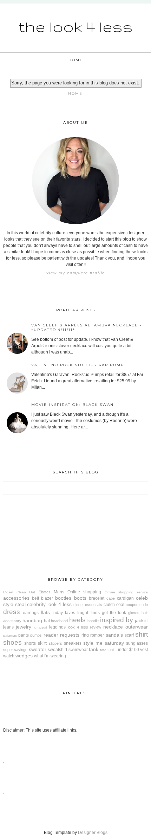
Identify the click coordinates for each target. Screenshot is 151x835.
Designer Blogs (92, 832)
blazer (47, 598)
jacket (141, 620)
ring (85, 635)
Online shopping (84, 591)
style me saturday (103, 643)
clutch (109, 604)
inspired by (116, 620)
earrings (31, 612)
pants (23, 635)
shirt (141, 634)
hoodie (93, 621)
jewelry (23, 627)
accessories (16, 598)
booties (63, 598)
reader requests (61, 635)
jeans (8, 627)
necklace (113, 627)
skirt (42, 643)
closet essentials (87, 605)
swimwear (78, 649)
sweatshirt (57, 649)
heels (77, 620)
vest (144, 649)
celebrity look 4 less (49, 604)
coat (120, 604)
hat (47, 620)
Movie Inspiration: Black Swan (72, 404)
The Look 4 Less (76, 26)
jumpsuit (40, 627)
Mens (59, 591)
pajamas (10, 635)
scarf (129, 635)
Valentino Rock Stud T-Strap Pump (77, 365)
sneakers (72, 643)
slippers (55, 643)
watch (8, 656)
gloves (133, 613)
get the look (114, 612)
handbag (32, 620)
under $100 (128, 649)
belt (35, 598)
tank (93, 649)
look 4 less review (84, 627)
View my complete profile (75, 273)
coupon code (137, 605)
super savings (15, 650)
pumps (36, 635)
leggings (57, 627)
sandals (114, 635)
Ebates (45, 592)
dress (11, 612)
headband (59, 621)
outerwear (136, 627)
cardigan (125, 598)
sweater (37, 649)
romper (97, 635)
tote (103, 650)
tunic (111, 650)
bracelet (96, 598)
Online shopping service (126, 592)
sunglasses (137, 643)
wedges (24, 655)
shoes (12, 642)
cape (110, 598)
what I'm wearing (50, 656)
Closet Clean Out (19, 592)
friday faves (63, 612)
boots (80, 598)
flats (45, 612)
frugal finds (88, 612)
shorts (30, 643)
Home (75, 60)
